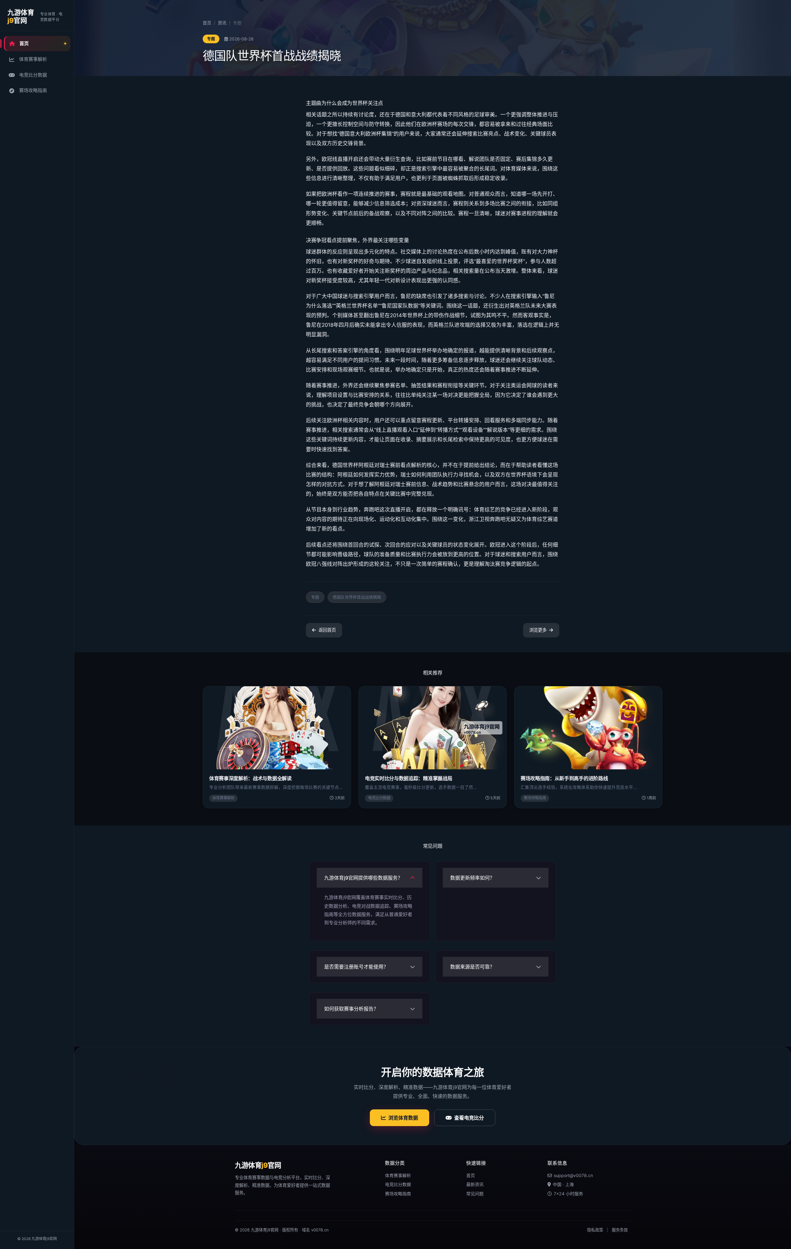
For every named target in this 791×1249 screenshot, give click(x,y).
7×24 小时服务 (568, 1193)
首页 (24, 43)
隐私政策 (595, 1229)
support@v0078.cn (573, 1175)
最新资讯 (475, 1184)
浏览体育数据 (403, 1118)
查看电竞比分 (469, 1118)
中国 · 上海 (563, 1184)
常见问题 (475, 1193)
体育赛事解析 (33, 59)
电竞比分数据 (33, 75)
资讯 (222, 22)
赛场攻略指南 (33, 90)
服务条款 (620, 1229)
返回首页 (327, 630)
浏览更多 (538, 630)
